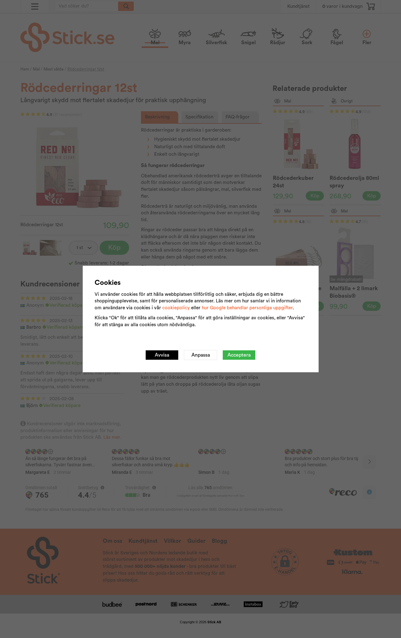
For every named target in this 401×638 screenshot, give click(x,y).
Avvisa (162, 355)
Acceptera (239, 355)
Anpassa (200, 355)
